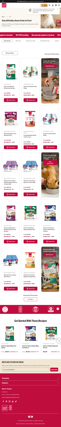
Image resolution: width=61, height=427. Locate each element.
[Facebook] (3, 401)
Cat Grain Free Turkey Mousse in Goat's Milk (29, 181)
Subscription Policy (40, 423)
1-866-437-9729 (15, 394)
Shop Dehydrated (50, 162)
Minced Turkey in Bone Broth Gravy (10, 275)
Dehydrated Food (44, 40)
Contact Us (5, 391)
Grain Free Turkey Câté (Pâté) (49, 134)
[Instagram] (9, 401)
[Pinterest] (6, 401)
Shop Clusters (49, 254)
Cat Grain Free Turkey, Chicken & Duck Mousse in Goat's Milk (10, 182)
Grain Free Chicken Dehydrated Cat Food (29, 228)
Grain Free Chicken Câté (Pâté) (30, 87)
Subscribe (54, 369)
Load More (30, 299)
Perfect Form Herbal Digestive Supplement (29, 275)
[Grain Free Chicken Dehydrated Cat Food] (51, 333)
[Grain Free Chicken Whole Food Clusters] (9, 333)
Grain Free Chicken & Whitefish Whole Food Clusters (10, 229)
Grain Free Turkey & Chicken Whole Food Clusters (48, 229)
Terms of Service (20, 423)
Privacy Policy (29, 423)
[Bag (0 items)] (56, 5)
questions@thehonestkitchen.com (11, 397)
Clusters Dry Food (30, 40)
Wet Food (18, 40)
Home (3, 16)
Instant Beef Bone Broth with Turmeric (30, 136)
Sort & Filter (10, 53)
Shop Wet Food (50, 66)
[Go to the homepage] (4, 5)
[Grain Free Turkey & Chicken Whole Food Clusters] (30, 333)
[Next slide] (58, 1)
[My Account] (52, 5)
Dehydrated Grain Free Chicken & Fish (10, 134)
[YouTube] (12, 401)
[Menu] (59, 5)
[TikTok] (16, 401)
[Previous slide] (3, 1)
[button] (59, 341)
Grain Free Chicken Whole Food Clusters (9, 87)
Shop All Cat (7, 40)
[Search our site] (49, 5)
